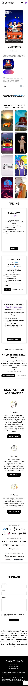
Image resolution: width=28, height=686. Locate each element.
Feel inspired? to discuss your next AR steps (14, 96)
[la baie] (21, 165)
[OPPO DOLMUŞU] (7, 143)
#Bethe (11, 79)
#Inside (17, 80)
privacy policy (14, 664)
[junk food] (21, 187)
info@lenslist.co (14, 666)
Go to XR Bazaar (14, 511)
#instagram (6, 81)
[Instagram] (9, 661)
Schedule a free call (18, 289)
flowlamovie (14, 50)
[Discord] (19, 661)
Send (14, 620)
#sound (17, 81)
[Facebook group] (22, 661)
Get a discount (21, 376)
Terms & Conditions (11, 672)
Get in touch (14, 475)
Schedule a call (14, 436)
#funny (13, 80)
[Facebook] (6, 661)
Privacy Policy (22, 672)
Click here (8, 349)
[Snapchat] (11, 661)
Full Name (4, 584)
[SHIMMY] (7, 165)
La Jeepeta (14, 47)
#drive (8, 80)
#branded (16, 79)
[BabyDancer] (21, 143)
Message (4, 597)
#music (12, 81)
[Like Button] (21, 86)
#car (21, 79)
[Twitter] (14, 661)
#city (4, 80)
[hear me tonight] (7, 187)
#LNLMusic (6, 79)
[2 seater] (21, 120)
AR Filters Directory (13, 680)
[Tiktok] (17, 661)
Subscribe (7, 289)
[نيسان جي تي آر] (7, 120)
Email (3, 590)
